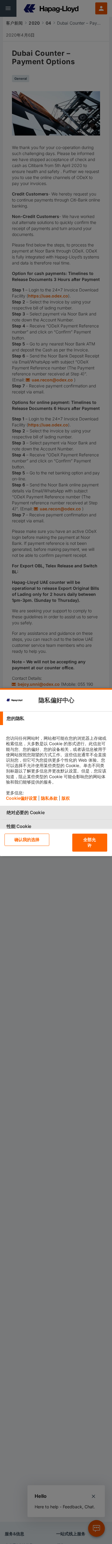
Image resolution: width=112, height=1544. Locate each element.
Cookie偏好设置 (21, 798)
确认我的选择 (27, 839)
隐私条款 (49, 798)
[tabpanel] (57, 765)
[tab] (56, 718)
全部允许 (89, 842)
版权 (66, 798)
